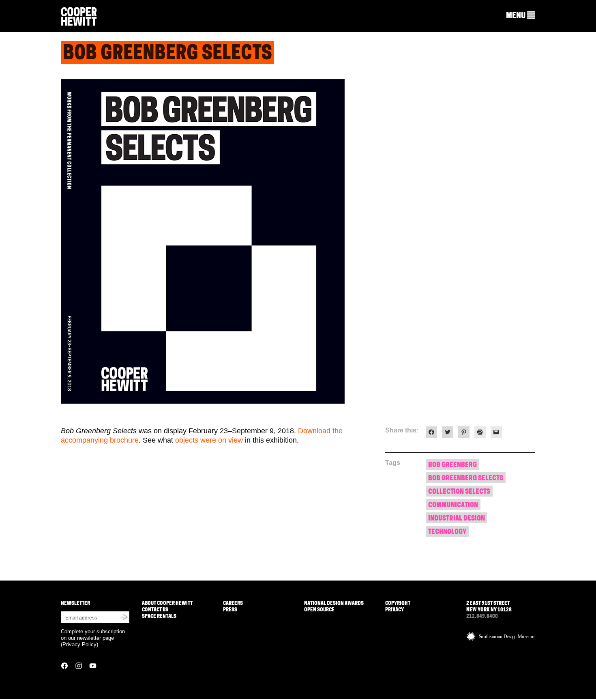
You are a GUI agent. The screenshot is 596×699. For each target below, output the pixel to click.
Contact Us (155, 610)
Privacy (394, 610)
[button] (520, 16)
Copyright (397, 603)
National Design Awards (334, 603)
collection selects (459, 491)
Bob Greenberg (452, 465)
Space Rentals (159, 616)
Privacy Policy (79, 644)
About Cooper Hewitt (167, 603)
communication (453, 505)
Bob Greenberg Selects (465, 478)
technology (447, 532)
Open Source (319, 610)
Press (230, 610)
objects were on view (209, 440)
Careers (233, 603)
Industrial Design (456, 518)
